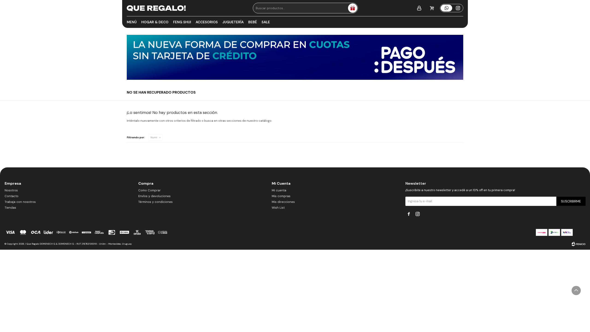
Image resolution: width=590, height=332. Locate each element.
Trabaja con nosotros (20, 202)
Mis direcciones (283, 202)
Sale (266, 22)
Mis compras (281, 196)
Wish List (278, 208)
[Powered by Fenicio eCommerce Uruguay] (578, 243)
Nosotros (11, 190)
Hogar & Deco (154, 22)
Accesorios (207, 22)
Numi (153, 137)
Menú (132, 22)
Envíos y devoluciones (154, 196)
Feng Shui (182, 22)
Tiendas (10, 208)
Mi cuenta (279, 190)
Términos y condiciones (155, 202)
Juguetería (233, 22)
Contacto (11, 196)
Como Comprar (149, 190)
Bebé (252, 22)
